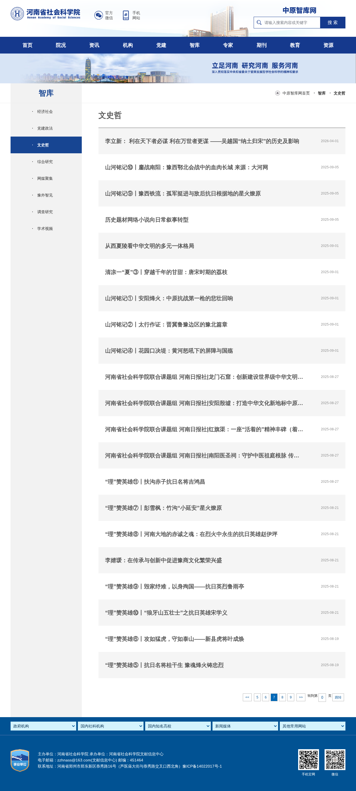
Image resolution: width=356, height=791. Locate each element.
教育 (295, 45)
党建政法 (42, 128)
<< (247, 697)
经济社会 (42, 111)
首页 (28, 45)
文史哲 (339, 93)
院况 (61, 45)
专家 (228, 45)
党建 (161, 45)
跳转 (338, 697)
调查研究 (42, 212)
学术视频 (42, 228)
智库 (195, 45)
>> (301, 697)
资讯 (94, 45)
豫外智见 (42, 195)
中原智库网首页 (296, 93)
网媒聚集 (42, 178)
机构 (128, 45)
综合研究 (42, 161)
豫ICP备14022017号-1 (202, 766)
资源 (328, 45)
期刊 (262, 45)
